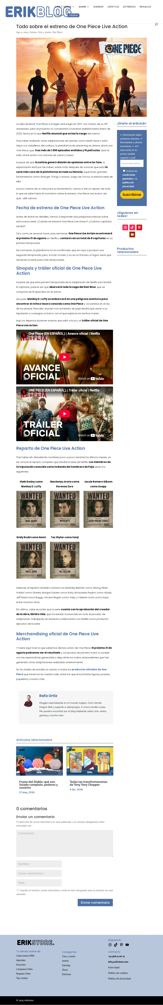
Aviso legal (114, 967)
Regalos (145, 7)
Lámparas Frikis (24, 969)
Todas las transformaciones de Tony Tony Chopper (88, 783)
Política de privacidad (119, 978)
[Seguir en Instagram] (125, 227)
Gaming (98, 7)
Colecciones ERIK (25, 955)
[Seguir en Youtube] (132, 234)
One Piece (57, 32)
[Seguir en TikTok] (132, 227)
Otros (59, 15)
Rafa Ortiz (48, 695)
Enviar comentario (95, 902)
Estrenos (129, 7)
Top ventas (22, 978)
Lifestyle (113, 7)
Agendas (20, 960)
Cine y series (63, 7)
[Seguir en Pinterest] (139, 227)
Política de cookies (118, 973)
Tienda (73, 15)
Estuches (21, 964)
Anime (82, 7)
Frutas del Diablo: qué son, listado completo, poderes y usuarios (38, 784)
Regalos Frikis (23, 973)
